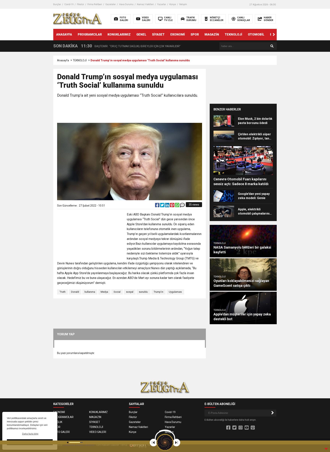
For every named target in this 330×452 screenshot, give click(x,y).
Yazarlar (161, 4)
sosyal (129, 291)
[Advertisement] (129, 110)
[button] (274, 34)
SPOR (195, 34)
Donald (75, 291)
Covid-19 (69, 4)
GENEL (141, 34)
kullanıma (90, 291)
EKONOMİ (177, 34)
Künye (172, 4)
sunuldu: (143, 291)
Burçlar (57, 4)
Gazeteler (110, 4)
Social (117, 291)
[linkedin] (167, 205)
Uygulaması (175, 291)
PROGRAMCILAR (90, 34)
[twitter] (162, 205)
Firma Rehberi (94, 4)
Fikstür (80, 4)
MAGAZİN (212, 34)
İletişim (183, 4)
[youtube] (247, 427)
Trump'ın (158, 291)
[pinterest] (172, 205)
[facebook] (157, 205)
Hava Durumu (126, 4)
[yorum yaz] (182, 205)
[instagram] (241, 427)
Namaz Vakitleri (145, 4)
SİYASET (158, 34)
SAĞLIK (57, 422)
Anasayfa (63, 60)
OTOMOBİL (256, 34)
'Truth (62, 291)
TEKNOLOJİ (233, 34)
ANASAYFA (64, 34)
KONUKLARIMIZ (119, 34)
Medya (104, 291)
